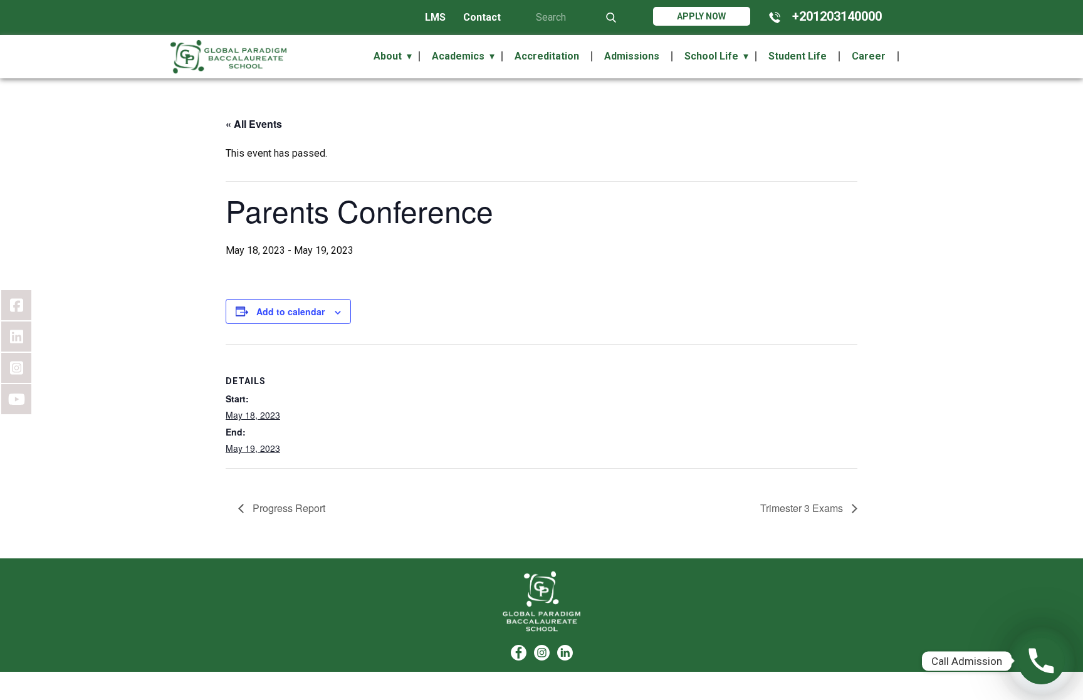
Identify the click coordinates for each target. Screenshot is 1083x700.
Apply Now (701, 16)
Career (869, 56)
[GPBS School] (541, 601)
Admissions (631, 56)
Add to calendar (290, 311)
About (388, 56)
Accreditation (547, 56)
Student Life (797, 56)
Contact (482, 17)
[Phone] (1041, 660)
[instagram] (542, 653)
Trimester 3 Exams (802, 508)
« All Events (254, 124)
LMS (435, 17)
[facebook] (518, 653)
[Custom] (565, 653)
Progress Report (287, 508)
